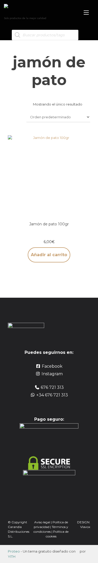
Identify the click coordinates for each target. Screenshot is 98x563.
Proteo (14, 551)
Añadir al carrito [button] (49, 254)
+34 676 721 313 (52, 394)
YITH (11, 556)
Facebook (52, 366)
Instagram (52, 373)
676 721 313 (52, 387)
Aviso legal (42, 522)
